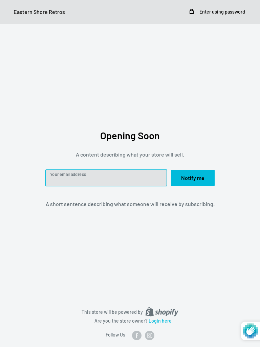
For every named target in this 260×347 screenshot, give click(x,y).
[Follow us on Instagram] (149, 335)
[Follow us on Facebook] (137, 335)
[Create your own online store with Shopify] (161, 312)
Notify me (192, 178)
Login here (160, 321)
